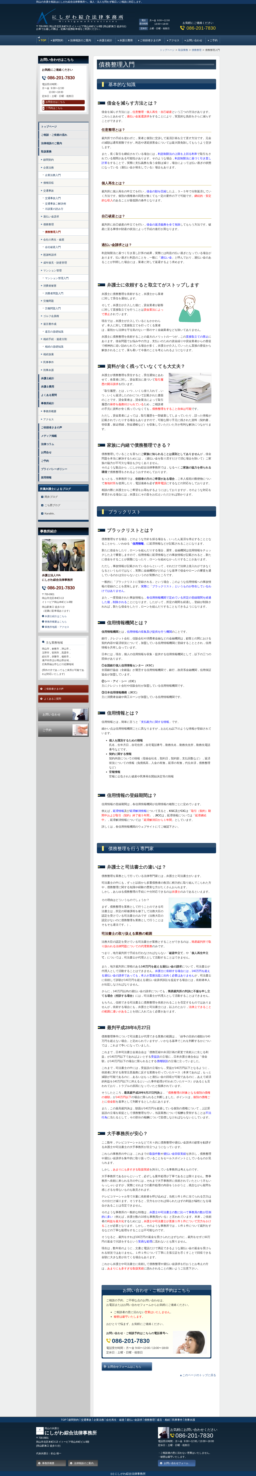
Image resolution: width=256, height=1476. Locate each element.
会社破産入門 (53, 247)
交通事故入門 (53, 198)
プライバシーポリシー (54, 469)
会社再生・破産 (115, 1419)
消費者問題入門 (54, 293)
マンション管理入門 (57, 278)
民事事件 (48, 362)
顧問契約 (58, 40)
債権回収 (48, 182)
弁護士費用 (126, 40)
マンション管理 (52, 270)
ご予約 (214, 40)
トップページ (49, 126)
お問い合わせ (194, 40)
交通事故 (48, 190)
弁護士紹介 (105, 40)
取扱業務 (46, 151)
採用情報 (46, 477)
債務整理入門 (53, 231)
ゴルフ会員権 (51, 316)
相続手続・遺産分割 (55, 339)
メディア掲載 (49, 435)
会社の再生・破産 (53, 239)
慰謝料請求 (49, 254)
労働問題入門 (53, 308)
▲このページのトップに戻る (198, 1375)
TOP (43, 40)
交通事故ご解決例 (55, 203)
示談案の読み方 (54, 208)
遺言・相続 (163, 1419)
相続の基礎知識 (54, 346)
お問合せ (46, 452)
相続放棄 (48, 354)
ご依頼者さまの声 (150, 40)
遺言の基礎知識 (54, 331)
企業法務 (48, 167)
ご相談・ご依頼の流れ (54, 134)
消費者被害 (49, 285)
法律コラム (47, 444)
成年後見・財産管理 (55, 262)
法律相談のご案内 (80, 40)
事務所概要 (49, 411)
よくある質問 (49, 394)
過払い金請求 (51, 216)
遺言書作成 (49, 323)
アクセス (174, 40)
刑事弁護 (48, 370)
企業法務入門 (53, 175)
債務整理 (48, 224)
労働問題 (48, 300)
